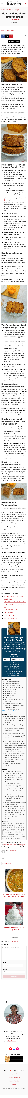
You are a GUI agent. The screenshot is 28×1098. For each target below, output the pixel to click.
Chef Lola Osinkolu (14, 19)
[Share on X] (7, 36)
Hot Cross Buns (8, 612)
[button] (11, 654)
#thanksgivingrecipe (6, 863)
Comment (5, 944)
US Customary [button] (6, 711)
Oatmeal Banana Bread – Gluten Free (15, 602)
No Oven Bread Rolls (10, 615)
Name (5, 962)
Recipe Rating (5, 941)
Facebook (12, 845)
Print (7, 659)
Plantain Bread (8, 599)
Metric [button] (14, 711)
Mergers (14, 1084)
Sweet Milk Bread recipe (11, 618)
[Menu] (2, 3)
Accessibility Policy (14, 1077)
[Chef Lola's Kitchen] (14, 3)
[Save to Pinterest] (11, 36)
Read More (12, 1041)
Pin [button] (15, 659)
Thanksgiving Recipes (12, 10)
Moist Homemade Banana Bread (13, 596)
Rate (21, 659)
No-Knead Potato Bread (11, 609)
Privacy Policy (14, 1074)
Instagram (22, 845)
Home (3, 10)
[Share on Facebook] (3, 36)
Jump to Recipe (14, 41)
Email (5, 969)
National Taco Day (14, 1081)
